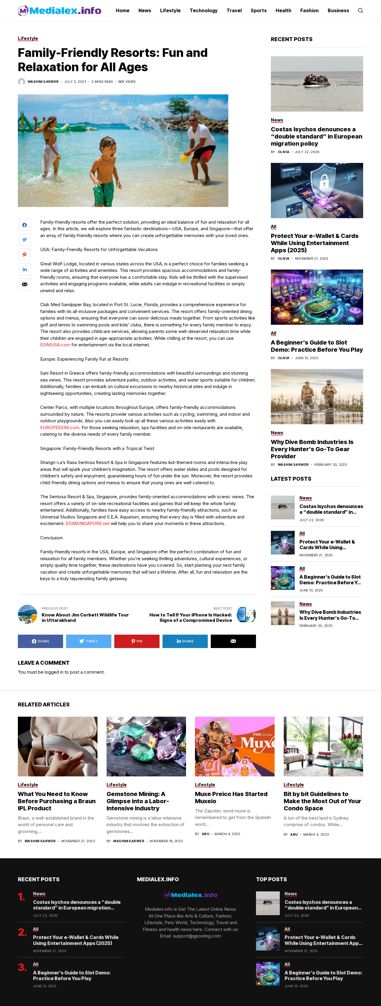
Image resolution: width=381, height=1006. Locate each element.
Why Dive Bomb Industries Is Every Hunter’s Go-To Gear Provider (312, 449)
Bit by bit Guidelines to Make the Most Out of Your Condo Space (322, 801)
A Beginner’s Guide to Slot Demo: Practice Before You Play (317, 346)
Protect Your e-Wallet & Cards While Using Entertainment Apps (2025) (315, 242)
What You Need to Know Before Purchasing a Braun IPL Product (57, 801)
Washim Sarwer (43, 82)
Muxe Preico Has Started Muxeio (231, 797)
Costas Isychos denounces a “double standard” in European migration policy (316, 136)
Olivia (284, 152)
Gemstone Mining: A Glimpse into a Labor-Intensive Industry (138, 801)
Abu (205, 834)
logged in (54, 672)
